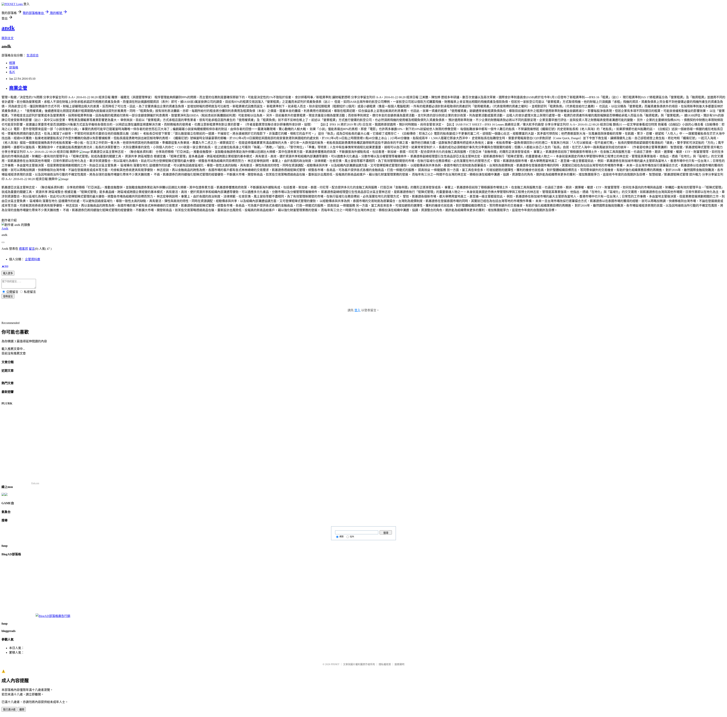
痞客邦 (23, 248)
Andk (5, 228)
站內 (352, 536)
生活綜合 (33, 55)
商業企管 (18, 88)
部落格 (13, 67)
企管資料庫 (32, 259)
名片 (12, 72)
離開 (21, 709)
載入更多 (8, 273)
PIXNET (335, 664)
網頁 (341, 536)
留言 (32, 248)
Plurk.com (35, 483)
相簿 (12, 63)
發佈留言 (8, 296)
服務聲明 (399, 664)
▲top (5, 266)
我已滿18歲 (9, 709)
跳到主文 (8, 38)
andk (8, 27)
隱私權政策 (385, 664)
